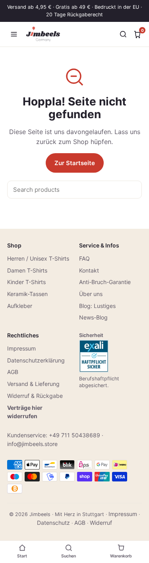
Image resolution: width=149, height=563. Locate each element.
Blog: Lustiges (97, 305)
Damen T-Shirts (27, 270)
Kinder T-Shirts (26, 282)
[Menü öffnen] (14, 34)
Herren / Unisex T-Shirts (38, 258)
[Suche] (123, 34)
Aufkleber (19, 305)
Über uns (91, 293)
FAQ (84, 258)
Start (22, 556)
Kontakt (89, 270)
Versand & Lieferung (33, 383)
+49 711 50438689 (74, 435)
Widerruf (101, 522)
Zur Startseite (74, 163)
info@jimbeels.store (32, 443)
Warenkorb (121, 556)
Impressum (21, 348)
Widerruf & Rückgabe (35, 395)
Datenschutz (53, 522)
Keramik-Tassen (27, 293)
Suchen (68, 556)
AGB (12, 371)
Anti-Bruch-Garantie (105, 282)
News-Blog (93, 317)
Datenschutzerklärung (36, 360)
